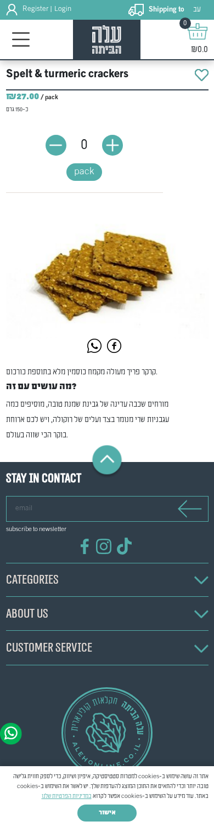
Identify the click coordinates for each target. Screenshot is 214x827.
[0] (197, 31)
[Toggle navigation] (21, 39)
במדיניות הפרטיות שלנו (67, 796)
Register (35, 9)
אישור (107, 813)
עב (197, 9)
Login (62, 9)
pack (84, 172)
